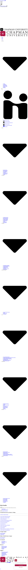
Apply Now (3, 542)
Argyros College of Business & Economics (5, 516)
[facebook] (7, 562)
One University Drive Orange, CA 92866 (2, 533)
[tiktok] (10, 562)
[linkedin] (9, 562)
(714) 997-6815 (2, 534)
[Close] (26, 559)
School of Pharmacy (2, 527)
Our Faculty (1, 6)
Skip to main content (2, 0)
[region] (20, 563)
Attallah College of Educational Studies (4, 517)
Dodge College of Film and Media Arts (4, 521)
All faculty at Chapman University (4, 514)
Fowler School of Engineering (3, 522)
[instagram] (8, 562)
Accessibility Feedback (4, 552)
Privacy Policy (3, 555)
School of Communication (3, 526)
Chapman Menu (5, 6)
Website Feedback (4, 553)
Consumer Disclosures (4, 554)
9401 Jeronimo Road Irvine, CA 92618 (2, 538)
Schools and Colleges (4, 546)
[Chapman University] (14, 30)
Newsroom (3, 548)
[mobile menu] (14, 33)
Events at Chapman (4, 547)
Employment (3, 543)
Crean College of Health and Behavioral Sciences (6, 520)
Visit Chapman (3, 541)
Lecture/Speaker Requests (5, 509)
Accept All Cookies (21, 565)
